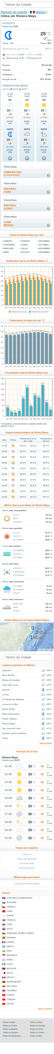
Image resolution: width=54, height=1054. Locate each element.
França (10, 942)
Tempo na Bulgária (10, 1029)
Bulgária (12, 902)
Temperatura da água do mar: (15, 49)
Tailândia (12, 991)
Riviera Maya (8, 723)
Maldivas (11, 968)
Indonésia (12, 955)
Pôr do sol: (32, 55)
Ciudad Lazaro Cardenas (14, 733)
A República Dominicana (19, 898)
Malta (10, 973)
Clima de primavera (27, 859)
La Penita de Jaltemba (13, 699)
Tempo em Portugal (37, 1026)
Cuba (9, 924)
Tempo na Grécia (36, 1029)
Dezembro (44, 252)
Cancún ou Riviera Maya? (27, 883)
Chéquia (11, 907)
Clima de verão (26, 863)
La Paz (5, 694)
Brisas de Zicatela (11, 680)
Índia (9, 951)
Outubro (44, 245)
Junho (24, 245)
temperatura (13, 173)
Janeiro (7, 241)
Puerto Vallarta (9, 719)
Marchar (8, 248)
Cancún (6, 690)
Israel (9, 960)
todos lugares (46, 743)
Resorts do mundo (14, 12)
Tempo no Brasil (36, 1022)
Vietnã (10, 1004)
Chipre (10, 916)
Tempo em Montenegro (12, 1036)
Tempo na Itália (36, 1036)
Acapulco (6, 670)
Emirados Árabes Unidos (20, 933)
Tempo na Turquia (10, 1026)
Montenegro (14, 982)
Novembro (44, 248)
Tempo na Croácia (37, 1033)
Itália (10, 964)
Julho (24, 248)
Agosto (5, 89)
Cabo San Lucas (10, 685)
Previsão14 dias (10, 207)
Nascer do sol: (12, 55)
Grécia (10, 946)
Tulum (5, 738)
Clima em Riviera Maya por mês (27, 235)
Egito (10, 929)
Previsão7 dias (10, 190)
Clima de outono (27, 868)
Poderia (25, 241)
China (10, 911)
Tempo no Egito (9, 1022)
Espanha (11, 938)
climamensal (9, 223)
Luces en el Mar (10, 704)
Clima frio (27, 854)
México (41, 12)
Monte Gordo (8, 709)
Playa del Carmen (11, 714)
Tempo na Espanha (10, 1033)
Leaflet (41, 650)
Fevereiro (9, 245)
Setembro (44, 241)
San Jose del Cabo (11, 728)
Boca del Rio (8, 675)
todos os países (45, 1008)
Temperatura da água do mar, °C (26, 320)
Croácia (11, 920)
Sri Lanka (12, 986)
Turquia (11, 999)
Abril (6, 252)
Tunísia (10, 995)
